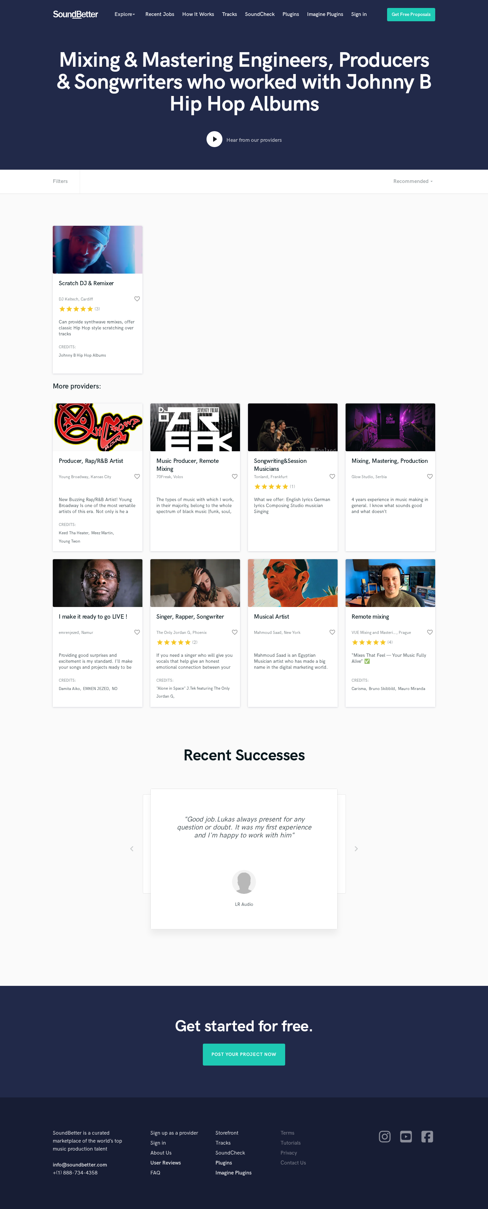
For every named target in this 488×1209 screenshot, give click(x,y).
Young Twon (69, 541)
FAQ (155, 1173)
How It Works (198, 14)
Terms (287, 1133)
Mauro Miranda (411, 688)
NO (115, 688)
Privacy (289, 1153)
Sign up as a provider (174, 1133)
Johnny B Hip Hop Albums (82, 355)
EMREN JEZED (96, 688)
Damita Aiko (69, 688)
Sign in (359, 14)
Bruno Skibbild (382, 688)
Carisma (359, 688)
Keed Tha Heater (73, 533)
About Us (161, 1153)
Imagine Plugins (325, 14)
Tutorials (291, 1143)
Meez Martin (102, 533)
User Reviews (165, 1163)
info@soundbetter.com (80, 1165)
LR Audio (244, 904)
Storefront (226, 1133)
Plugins (291, 14)
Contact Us (293, 1163)
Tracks (229, 14)
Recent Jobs (159, 14)
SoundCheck (260, 14)
